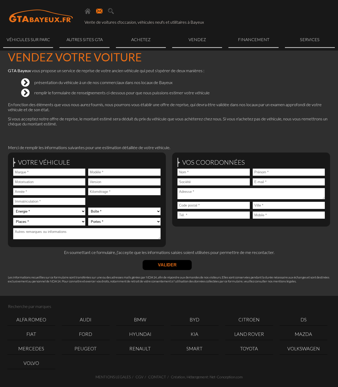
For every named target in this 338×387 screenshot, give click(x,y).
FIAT (31, 334)
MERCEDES (31, 348)
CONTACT (157, 377)
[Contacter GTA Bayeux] (99, 11)
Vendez (197, 39)
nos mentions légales (282, 281)
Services (310, 39)
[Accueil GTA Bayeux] (87, 11)
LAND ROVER (249, 334)
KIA (194, 334)
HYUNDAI (140, 334)
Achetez (141, 39)
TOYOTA (249, 348)
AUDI (85, 319)
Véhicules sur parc (28, 39)
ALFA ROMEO (31, 319)
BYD (194, 319)
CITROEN (249, 319)
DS (304, 319)
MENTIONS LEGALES (113, 377)
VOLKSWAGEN (303, 348)
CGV (139, 377)
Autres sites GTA (85, 39)
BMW (140, 319)
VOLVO (31, 363)
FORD (85, 334)
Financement (253, 39)
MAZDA (303, 334)
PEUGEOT (85, 348)
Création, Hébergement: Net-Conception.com (207, 377)
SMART (194, 348)
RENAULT (140, 348)
